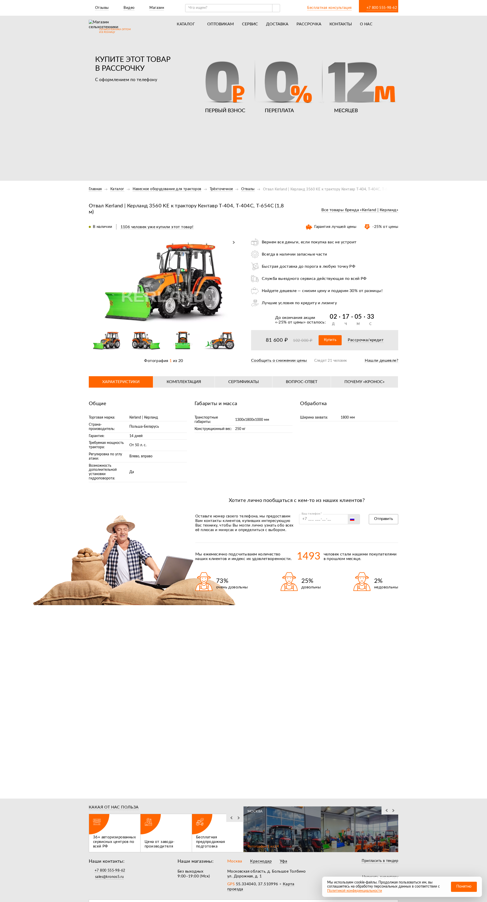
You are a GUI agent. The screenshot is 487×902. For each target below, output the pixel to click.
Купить (330, 340)
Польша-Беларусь (144, 426)
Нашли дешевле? (381, 360)
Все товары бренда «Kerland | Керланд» (359, 210)
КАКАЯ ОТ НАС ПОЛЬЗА (114, 807)
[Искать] (276, 8)
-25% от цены (290, 322)
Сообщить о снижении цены (279, 360)
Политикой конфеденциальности (354, 891)
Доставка (277, 24)
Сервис (250, 24)
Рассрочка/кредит (366, 340)
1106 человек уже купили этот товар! (157, 227)
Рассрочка (309, 24)
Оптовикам (220, 24)
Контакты (340, 24)
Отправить (383, 519)
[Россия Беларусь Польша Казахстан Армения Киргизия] (354, 519)
